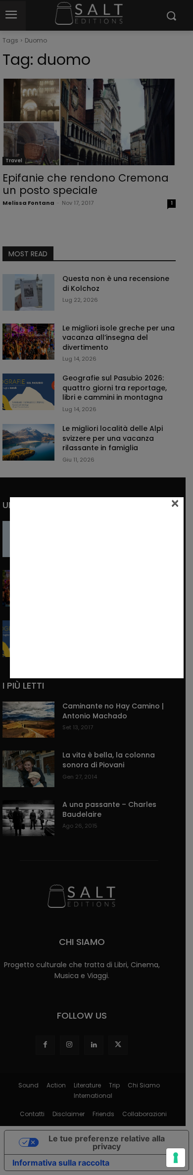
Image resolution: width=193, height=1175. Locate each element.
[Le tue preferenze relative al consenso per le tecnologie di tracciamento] (175, 1157)
